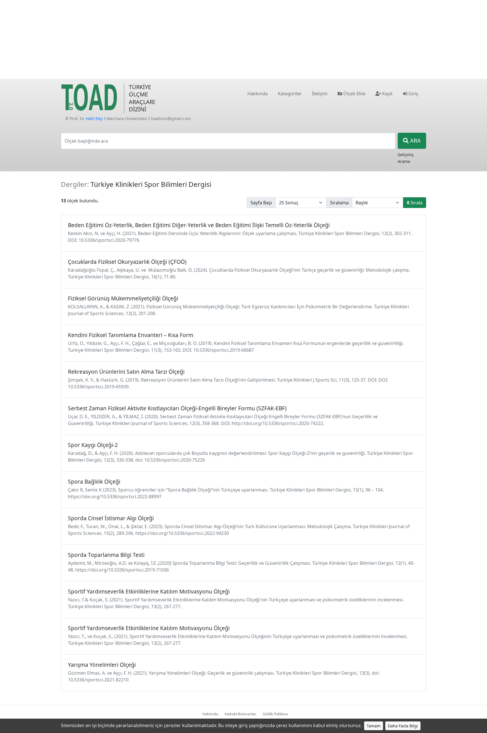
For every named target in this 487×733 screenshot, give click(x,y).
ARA (415, 140)
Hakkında (210, 714)
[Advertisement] (243, 39)
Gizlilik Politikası (275, 714)
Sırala (415, 203)
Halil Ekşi (94, 118)
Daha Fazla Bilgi (403, 725)
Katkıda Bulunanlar (240, 714)
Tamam (373, 725)
